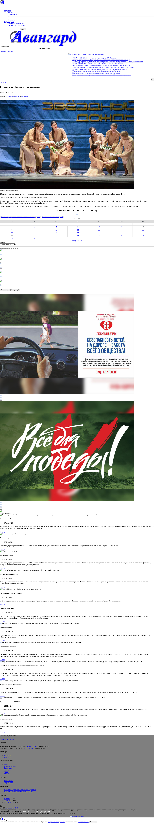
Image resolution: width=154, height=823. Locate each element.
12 (78, 230)
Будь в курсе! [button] (9, 22)
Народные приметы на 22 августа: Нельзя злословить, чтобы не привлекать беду (73, 60)
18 (56, 232)
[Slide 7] (13, 248)
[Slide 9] (17, 248)
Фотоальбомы (9, 802)
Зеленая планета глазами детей (52, 217)
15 (143, 230)
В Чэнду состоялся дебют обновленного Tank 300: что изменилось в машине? (72, 69)
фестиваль (24, 96)
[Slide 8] (15, 248)
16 (12, 232)
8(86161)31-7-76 (31, 746)
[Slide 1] (1, 248)
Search (23, 29)
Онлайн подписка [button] (6, 51)
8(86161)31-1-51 (28, 748)
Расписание (8, 781)
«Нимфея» (9, 96)
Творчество (8, 800)
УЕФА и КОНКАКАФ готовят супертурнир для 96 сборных (66, 58)
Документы (12, 14)
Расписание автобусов (16, 24)
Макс (6, 764)
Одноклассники (10, 766)
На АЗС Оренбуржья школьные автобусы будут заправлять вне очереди (70, 63)
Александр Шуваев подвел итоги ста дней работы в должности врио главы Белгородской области (80, 62)
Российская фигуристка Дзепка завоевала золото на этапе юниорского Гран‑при (73, 65)
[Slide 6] (11, 248)
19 (78, 232)
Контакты (11, 20)
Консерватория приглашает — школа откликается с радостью (20, 217)
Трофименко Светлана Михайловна (13, 746)
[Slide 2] (3, 248)
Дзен (6, 772)
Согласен (93, 822)
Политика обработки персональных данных (20, 790)
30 (12, 238)
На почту (3, 739)
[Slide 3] (5, 248)
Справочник (8, 783)
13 (99, 230)
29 (143, 235)
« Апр (74, 240)
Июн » (79, 240)
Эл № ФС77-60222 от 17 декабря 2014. (36, 812)
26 (78, 235)
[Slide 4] (7, 248)
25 (56, 235)
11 (56, 230)
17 (34, 232)
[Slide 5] (9, 248)
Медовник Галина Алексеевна (11, 748)
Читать (2, 532)
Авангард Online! (11, 808)
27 (99, 235)
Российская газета (70, 54)
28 (121, 235)
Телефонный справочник (17, 25)
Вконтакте (8, 768)
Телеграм (10, 739)
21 (121, 232)
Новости (3, 82)
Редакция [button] (7, 11)
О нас (10, 12)
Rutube (6, 774)
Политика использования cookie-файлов (18, 792)
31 (34, 238)
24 (34, 235)
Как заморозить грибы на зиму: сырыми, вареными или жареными (68, 73)
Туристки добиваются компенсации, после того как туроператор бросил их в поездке (75, 67)
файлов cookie (83, 822)
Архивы (3, 242)
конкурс (17, 96)
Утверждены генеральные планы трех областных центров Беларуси (69, 71)
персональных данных (56, 822)
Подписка (7, 757)
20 (99, 232)
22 (143, 232)
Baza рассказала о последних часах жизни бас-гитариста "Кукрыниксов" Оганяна (74, 75)
